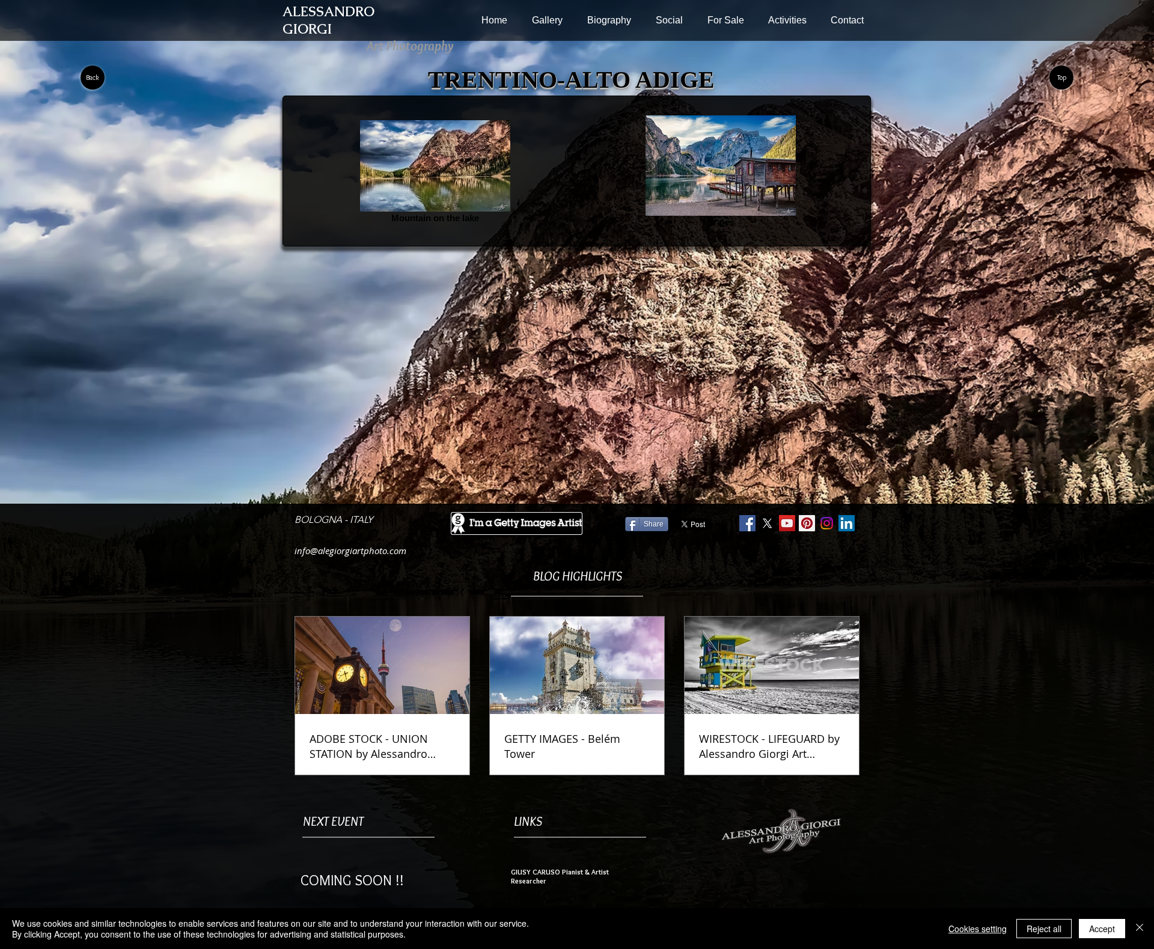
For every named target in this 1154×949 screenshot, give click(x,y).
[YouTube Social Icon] (787, 523)
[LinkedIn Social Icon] (846, 523)
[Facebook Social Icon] (747, 523)
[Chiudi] (1139, 928)
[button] (547, 20)
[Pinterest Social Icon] (807, 523)
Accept (1102, 929)
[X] (767, 523)
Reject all (1044, 929)
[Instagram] (827, 523)
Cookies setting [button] (977, 929)
